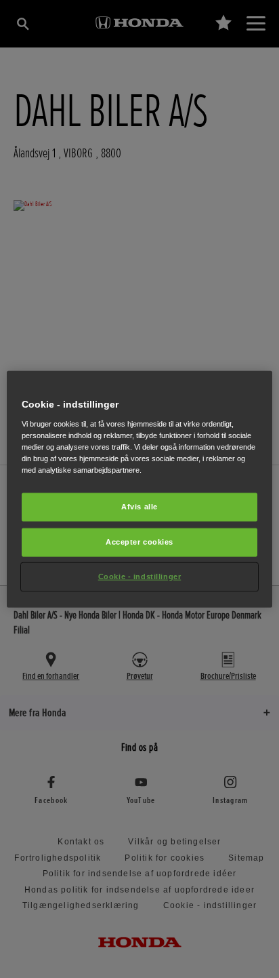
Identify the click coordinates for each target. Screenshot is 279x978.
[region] (139, 489)
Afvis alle (139, 507)
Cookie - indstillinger (139, 576)
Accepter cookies (139, 541)
